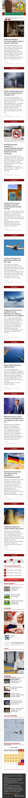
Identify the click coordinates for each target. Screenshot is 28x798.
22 (19, 761)
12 (10, 758)
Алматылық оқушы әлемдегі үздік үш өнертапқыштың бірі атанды (12, 206)
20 (13, 761)
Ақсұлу (13, 636)
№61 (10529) (10, 575)
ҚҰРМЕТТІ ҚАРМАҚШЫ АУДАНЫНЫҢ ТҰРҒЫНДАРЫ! (17, 602)
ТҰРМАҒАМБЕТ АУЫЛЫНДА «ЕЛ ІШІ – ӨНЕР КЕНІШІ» (17, 681)
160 (22, 561)
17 (5, 761)
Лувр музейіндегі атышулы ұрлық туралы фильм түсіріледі (14, 41)
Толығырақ (14, 68)
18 (8, 761)
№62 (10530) (10, 573)
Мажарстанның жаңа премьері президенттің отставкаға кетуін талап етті (14, 419)
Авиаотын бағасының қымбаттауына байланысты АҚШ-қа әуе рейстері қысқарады (14, 313)
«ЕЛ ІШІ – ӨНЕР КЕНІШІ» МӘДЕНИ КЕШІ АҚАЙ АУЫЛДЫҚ (17, 695)
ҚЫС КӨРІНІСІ (7, 745)
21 (16, 761)
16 (22, 758)
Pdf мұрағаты (15, 580)
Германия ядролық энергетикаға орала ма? (14, 528)
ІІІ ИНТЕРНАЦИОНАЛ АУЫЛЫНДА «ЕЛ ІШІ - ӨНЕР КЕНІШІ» (16, 702)
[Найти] (23, 15)
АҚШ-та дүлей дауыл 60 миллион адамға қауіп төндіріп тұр (13, 93)
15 (19, 758)
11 (16, 561)
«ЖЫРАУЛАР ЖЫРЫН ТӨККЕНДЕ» (16, 687)
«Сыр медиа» (13, 793)
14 (16, 758)
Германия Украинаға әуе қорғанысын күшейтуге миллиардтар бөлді (12, 474)
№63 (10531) (10, 570)
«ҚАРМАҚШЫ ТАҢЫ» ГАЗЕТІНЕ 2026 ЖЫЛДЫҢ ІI (16, 588)
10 (13, 561)
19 (10, 761)
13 (13, 758)
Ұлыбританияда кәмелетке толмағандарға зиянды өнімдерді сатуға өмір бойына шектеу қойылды (13, 149)
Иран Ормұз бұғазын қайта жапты (12, 366)
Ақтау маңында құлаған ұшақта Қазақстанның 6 (17, 643)
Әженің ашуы (7, 637)
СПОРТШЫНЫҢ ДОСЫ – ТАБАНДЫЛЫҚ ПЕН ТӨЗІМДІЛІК (12, 678)
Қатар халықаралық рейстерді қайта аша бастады (12, 260)
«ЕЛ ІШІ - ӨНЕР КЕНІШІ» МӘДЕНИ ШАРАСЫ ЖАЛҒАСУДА (17, 710)
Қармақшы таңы (20, 7)
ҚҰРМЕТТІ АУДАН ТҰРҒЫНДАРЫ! (15, 595)
